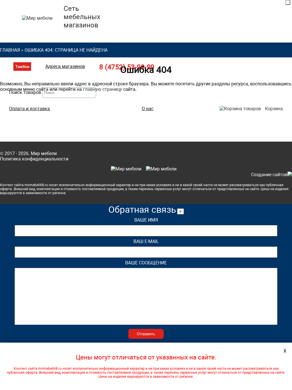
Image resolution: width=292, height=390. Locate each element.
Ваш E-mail (146, 241)
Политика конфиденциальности (34, 159)
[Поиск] (287, 2)
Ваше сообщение (146, 263)
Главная (10, 50)
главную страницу (102, 89)
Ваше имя (146, 220)
